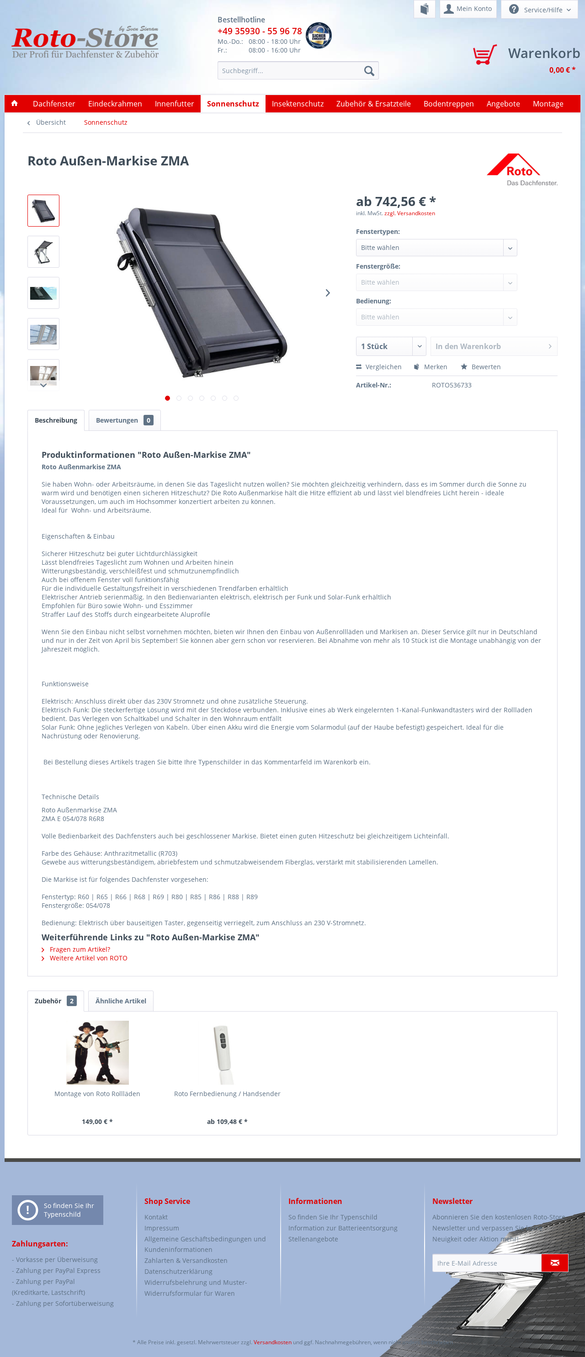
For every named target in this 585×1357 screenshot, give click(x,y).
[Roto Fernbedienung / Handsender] (227, 1053)
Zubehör (54, 1001)
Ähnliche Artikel (121, 1001)
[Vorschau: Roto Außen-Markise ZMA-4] (43, 334)
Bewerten (485, 366)
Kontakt (156, 1217)
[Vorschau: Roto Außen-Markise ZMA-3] (43, 293)
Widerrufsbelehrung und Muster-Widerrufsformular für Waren (195, 1288)
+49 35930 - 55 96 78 (260, 31)
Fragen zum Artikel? (79, 949)
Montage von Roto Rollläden (97, 1093)
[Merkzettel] (425, 9)
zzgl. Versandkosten (409, 213)
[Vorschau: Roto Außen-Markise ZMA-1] (43, 211)
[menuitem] (425, 9)
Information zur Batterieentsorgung (343, 1228)
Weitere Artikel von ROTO (88, 958)
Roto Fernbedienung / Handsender (227, 1093)
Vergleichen (383, 366)
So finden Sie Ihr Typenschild (69, 1210)
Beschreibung (56, 420)
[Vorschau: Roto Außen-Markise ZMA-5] (43, 375)
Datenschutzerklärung (178, 1271)
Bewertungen (123, 420)
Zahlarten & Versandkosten (186, 1260)
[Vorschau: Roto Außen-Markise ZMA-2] (43, 252)
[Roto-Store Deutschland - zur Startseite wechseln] (84, 51)
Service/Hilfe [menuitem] (543, 9)
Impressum (161, 1228)
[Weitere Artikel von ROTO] (522, 170)
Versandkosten (273, 1342)
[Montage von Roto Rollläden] (97, 1053)
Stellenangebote (313, 1239)
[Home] (15, 103)
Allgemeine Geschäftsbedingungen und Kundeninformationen (205, 1244)
